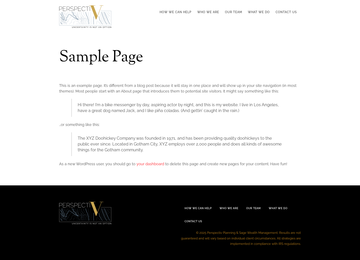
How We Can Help (175, 12)
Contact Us (286, 12)
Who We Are (208, 12)
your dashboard (150, 164)
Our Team (233, 12)
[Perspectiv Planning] (85, 25)
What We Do (259, 12)
